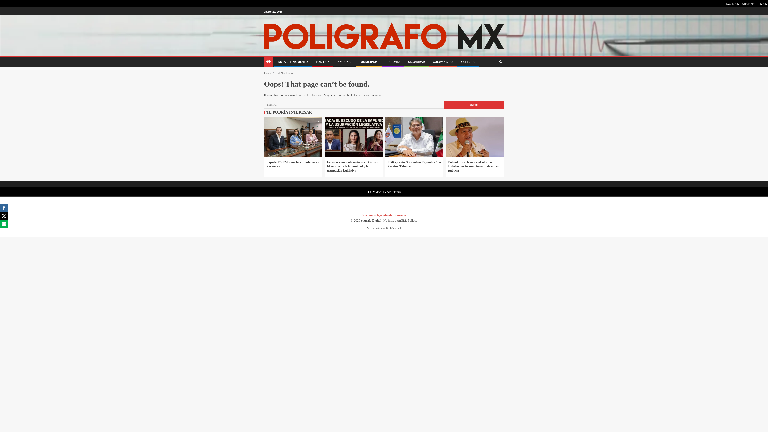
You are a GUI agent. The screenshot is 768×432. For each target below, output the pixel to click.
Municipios (369, 61)
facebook (732, 4)
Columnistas (443, 61)
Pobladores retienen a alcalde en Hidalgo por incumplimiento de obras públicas (473, 166)
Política (322, 61)
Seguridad (416, 61)
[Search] (500, 62)
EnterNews (375, 191)
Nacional (344, 61)
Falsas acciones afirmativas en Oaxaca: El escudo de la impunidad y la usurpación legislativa (353, 166)
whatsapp (748, 4)
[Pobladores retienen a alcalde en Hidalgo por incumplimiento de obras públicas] (475, 137)
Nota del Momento (293, 61)
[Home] (268, 62)
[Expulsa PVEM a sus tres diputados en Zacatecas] (293, 137)
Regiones (393, 61)
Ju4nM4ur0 (395, 228)
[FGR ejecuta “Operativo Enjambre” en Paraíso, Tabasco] (414, 137)
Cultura (468, 61)
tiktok (762, 4)
